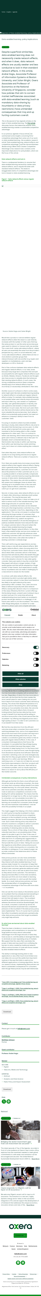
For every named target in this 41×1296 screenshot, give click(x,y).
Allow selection (20, 679)
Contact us (19, 1235)
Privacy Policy (6, 1274)
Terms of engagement (19, 1276)
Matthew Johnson (8, 1040)
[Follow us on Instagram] (18, 1263)
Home (3, 12)
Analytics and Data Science (13, 1079)
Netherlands (33, 1246)
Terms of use (33, 1274)
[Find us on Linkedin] (23, 1263)
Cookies (14, 1274)
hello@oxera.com (24, 1028)
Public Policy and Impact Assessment (17, 1082)
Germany (19, 1246)
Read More (35, 1159)
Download (7, 1012)
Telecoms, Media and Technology (16, 1070)
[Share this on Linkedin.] (9, 1102)
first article (31, 123)
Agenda (15, 12)
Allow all (20, 673)
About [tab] (34, 615)
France (12, 1246)
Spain (14, 1249)
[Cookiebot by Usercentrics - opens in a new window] (30, 610)
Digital (6, 1067)
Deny (20, 685)
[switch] (36, 653)
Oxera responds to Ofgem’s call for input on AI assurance (16, 1189)
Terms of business (23, 1274)
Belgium (5, 1246)
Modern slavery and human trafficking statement (20, 1278)
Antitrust (7, 1076)
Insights (8, 12)
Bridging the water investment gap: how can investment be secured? (16, 1143)
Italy (25, 1246)
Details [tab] (20, 615)
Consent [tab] (7, 615)
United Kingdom (22, 1249)
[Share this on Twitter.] (4, 1102)
